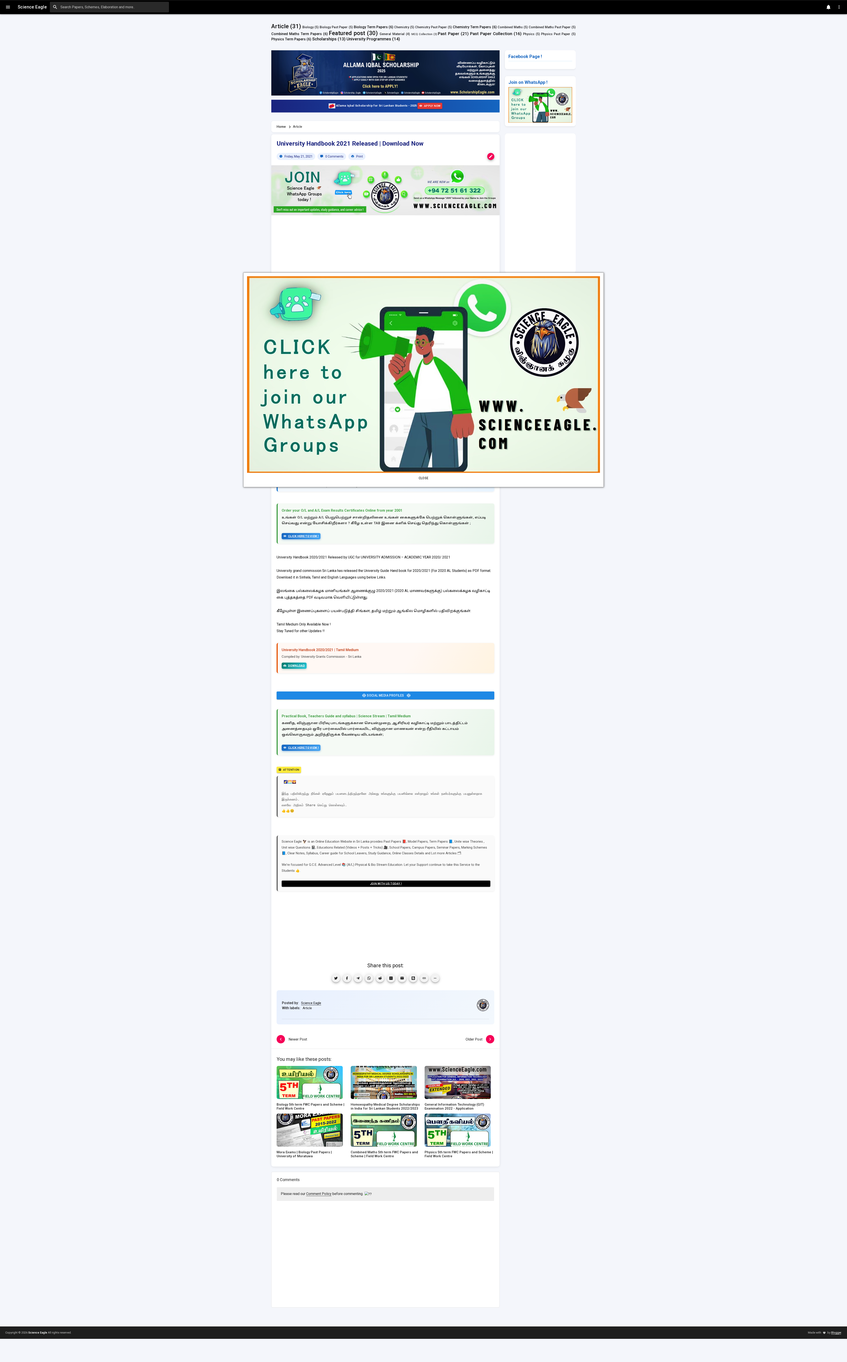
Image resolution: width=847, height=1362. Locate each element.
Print (359, 156)
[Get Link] (424, 978)
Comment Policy (319, 1194)
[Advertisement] (385, 255)
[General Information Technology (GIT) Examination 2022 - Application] (458, 1084)
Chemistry (401, 27)
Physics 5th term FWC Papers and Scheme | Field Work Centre (459, 1154)
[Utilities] (839, 7)
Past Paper (448, 33)
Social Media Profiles (385, 695)
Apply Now (432, 105)
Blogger (836, 1332)
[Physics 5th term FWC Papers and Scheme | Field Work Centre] (458, 1131)
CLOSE (424, 478)
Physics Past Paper (555, 34)
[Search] (55, 7)
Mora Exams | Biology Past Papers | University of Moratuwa (304, 1154)
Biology (308, 27)
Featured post (347, 33)
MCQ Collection (421, 34)
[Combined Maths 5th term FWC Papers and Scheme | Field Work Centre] (384, 1131)
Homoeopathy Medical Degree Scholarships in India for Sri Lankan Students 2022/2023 (385, 1106)
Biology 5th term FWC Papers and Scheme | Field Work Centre (310, 1106)
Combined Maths (510, 27)
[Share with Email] (402, 978)
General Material (392, 34)
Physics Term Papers (288, 39)
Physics (528, 34)
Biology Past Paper (334, 27)
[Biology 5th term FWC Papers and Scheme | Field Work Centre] (310, 1084)
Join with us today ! (386, 883)
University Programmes (369, 38)
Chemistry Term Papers (472, 27)
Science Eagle (311, 1003)
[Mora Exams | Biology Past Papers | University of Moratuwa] (310, 1131)
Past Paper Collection (491, 33)
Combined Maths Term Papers (296, 34)
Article (280, 26)
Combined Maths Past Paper (550, 27)
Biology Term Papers (371, 27)
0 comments (334, 156)
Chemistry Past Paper (431, 27)
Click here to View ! (303, 536)
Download (296, 665)
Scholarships (324, 38)
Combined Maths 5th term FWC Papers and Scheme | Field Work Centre (384, 1154)
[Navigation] (8, 7)
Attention (291, 769)
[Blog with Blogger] (413, 978)
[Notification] (828, 7)
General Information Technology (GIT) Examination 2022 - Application (454, 1106)
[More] (435, 978)
